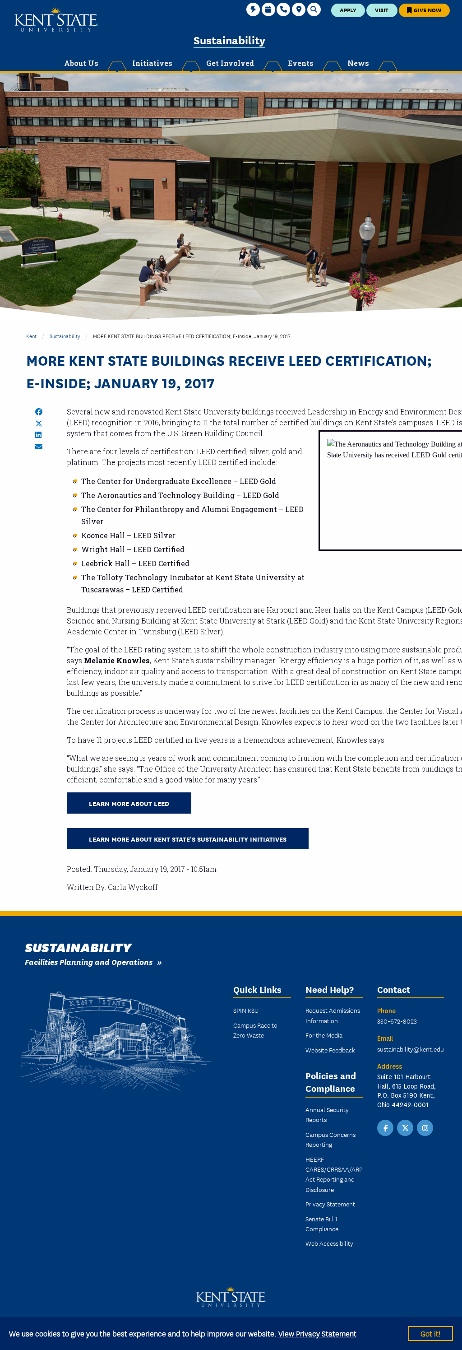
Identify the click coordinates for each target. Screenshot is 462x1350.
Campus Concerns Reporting (330, 1139)
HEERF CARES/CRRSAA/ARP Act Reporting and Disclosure (334, 1174)
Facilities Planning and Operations (88, 961)
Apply (348, 9)
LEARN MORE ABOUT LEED (129, 803)
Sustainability (229, 39)
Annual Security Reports (327, 1114)
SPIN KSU (246, 1010)
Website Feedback (330, 1050)
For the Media (323, 1035)
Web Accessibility (329, 1243)
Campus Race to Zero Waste (255, 1030)
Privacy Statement (330, 1204)
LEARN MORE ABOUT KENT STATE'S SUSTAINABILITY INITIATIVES (187, 838)
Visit (381, 9)
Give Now (426, 9)
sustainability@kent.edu (410, 1049)
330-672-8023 (397, 1021)
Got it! (430, 1333)
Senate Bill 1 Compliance (321, 1224)
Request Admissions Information (332, 1015)
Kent (31, 335)
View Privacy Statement (317, 1333)
